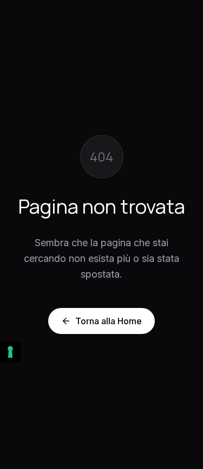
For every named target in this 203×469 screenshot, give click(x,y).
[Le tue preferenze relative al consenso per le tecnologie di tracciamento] (10, 352)
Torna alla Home (108, 321)
